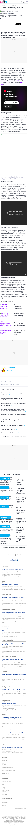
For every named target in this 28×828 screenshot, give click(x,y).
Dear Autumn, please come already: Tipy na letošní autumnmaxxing (11, 710)
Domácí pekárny (16, 674)
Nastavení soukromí (9, 823)
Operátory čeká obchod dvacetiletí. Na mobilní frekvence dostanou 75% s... (12, 647)
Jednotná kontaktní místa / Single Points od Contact (13, 824)
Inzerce (22, 548)
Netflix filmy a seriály (20, 689)
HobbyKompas (4, 769)
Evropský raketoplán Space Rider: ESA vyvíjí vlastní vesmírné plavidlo (13, 735)
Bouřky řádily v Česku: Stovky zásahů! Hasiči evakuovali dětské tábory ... (14, 577)
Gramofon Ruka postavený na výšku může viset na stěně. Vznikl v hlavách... (14, 650)
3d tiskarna (16, 384)
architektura (4, 384)
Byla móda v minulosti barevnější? (8, 708)
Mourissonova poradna (7, 732)
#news (14, 703)
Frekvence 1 (4, 805)
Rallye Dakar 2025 (14, 628)
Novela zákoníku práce (15, 659)
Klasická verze (8, 555)
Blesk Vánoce (5, 569)
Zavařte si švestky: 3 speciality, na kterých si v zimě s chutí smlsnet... (13, 680)
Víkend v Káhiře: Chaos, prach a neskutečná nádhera (12, 691)
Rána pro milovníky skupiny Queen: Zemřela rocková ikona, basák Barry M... (13, 601)
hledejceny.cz (4, 760)
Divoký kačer (12, 689)
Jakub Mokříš (11, 367)
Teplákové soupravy (5, 790)
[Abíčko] (3, 3)
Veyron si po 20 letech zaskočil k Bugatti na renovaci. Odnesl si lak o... (13, 633)
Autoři (5, 548)
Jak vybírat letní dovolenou (7, 614)
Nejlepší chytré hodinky (7, 643)
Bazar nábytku (4, 794)
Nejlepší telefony (17, 643)
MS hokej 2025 (5, 584)
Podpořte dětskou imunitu (7, 717)
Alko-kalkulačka (5, 628)
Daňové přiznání (5, 659)
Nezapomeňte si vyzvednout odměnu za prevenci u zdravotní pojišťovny (13, 726)
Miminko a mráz (21, 612)
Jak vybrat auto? (5, 774)
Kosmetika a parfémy (6, 788)
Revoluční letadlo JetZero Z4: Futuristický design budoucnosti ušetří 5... (13, 738)
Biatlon (10, 584)
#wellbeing (9, 703)
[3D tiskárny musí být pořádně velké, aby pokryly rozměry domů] (14, 174)
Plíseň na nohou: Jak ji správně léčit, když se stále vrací (12, 723)
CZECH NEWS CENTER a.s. (17, 816)
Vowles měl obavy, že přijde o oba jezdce (9, 636)
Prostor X (4, 747)
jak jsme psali (17, 292)
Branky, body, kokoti (11, 747)
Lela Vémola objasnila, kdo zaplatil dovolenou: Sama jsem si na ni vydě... (14, 604)
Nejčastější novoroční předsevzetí (9, 612)
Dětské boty (4, 791)
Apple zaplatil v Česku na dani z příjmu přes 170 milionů (12, 662)
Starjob (3, 801)
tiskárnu (3, 121)
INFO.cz (21, 569)
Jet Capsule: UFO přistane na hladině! (12, 425)
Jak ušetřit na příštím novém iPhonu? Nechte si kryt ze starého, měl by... (14, 652)
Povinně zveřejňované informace (14, 825)
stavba (10, 384)
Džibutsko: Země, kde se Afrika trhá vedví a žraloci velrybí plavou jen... (14, 694)
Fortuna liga (19, 747)
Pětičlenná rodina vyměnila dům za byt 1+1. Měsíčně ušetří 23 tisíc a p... (13, 622)
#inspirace (4, 703)
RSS (19, 813)
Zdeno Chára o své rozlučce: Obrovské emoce (10, 749)
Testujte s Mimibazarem (6, 781)
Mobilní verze (20, 555)
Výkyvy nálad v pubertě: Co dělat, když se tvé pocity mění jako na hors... (13, 740)
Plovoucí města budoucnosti (9, 433)
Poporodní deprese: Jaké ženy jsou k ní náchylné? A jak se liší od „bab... (14, 722)
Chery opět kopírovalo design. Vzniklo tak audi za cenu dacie (13, 634)
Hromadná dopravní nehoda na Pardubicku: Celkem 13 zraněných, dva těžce (12, 575)
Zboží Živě (4, 761)
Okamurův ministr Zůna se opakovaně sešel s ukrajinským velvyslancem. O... (13, 572)
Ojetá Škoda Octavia (5, 773)
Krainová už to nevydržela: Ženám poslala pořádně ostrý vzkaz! (14, 605)
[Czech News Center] (16, 560)
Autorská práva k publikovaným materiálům (14, 820)
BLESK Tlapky (5, 689)
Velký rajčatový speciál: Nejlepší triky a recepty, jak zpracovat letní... (13, 683)
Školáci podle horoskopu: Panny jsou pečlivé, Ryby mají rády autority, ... (13, 617)
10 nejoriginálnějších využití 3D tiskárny (19, 323)
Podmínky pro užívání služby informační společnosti (14, 821)
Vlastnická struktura (18, 823)
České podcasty (5, 802)
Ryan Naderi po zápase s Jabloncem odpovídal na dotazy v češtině (13, 753)
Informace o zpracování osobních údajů (11, 822)
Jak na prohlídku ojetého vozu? (7, 767)
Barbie (3, 784)
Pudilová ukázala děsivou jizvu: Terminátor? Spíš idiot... (12, 586)
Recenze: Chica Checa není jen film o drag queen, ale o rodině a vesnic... (14, 706)
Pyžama (3, 787)
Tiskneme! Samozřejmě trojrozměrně (18, 306)
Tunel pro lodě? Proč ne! (8, 429)
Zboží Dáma (4, 764)
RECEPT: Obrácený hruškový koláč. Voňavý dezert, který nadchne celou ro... (13, 619)
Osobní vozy (4, 763)
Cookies (21, 822)
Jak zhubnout (5, 597)
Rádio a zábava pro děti (6, 804)
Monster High (4, 782)
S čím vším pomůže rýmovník (13, 719)
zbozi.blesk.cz (4, 766)
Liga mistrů (15, 584)
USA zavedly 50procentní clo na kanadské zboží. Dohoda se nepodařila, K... (13, 667)
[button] (27, 1)
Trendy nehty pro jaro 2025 (14, 597)
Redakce (15, 813)
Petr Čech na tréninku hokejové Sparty (9, 751)
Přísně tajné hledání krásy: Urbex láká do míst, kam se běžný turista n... (13, 696)
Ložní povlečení (5, 793)
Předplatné (13, 548)
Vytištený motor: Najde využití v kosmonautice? (19, 315)
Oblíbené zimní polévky (7, 674)
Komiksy (15, 732)
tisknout (19, 81)
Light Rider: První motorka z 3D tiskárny (19, 332)
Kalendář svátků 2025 (14, 569)
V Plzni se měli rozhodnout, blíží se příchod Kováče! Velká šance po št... (14, 590)
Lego (2, 785)
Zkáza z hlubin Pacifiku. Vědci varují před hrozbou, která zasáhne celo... (14, 665)
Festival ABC (20, 732)
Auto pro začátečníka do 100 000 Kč (8, 770)
